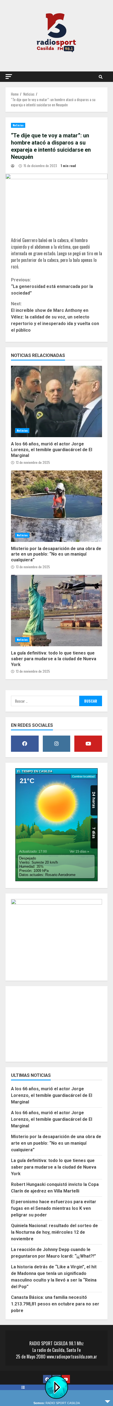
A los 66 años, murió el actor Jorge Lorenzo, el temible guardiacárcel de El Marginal (56, 401)
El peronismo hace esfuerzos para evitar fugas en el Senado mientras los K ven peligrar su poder (53, 1208)
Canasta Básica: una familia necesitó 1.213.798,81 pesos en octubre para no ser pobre (55, 1304)
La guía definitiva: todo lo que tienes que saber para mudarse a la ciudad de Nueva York (56, 610)
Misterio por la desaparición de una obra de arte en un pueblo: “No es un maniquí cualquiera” (56, 506)
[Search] (101, 76)
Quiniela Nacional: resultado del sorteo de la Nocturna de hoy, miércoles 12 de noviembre (54, 1232)
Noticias (18, 125)
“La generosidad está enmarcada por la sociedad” (52, 286)
